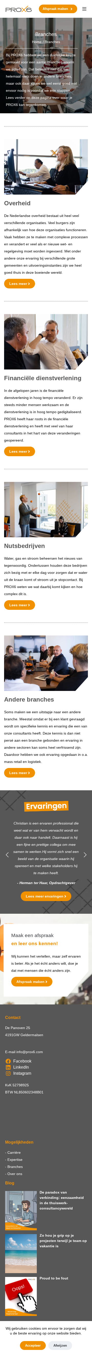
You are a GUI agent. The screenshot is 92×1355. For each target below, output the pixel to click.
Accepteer (33, 1345)
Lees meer (18, 284)
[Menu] (84, 9)
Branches (15, 1167)
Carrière (14, 1152)
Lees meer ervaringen (44, 896)
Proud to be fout (54, 1278)
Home (37, 42)
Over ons (14, 1174)
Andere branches (29, 699)
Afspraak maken (55, 9)
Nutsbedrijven (24, 545)
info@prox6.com (29, 1052)
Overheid (17, 203)
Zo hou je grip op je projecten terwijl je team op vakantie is (63, 1240)
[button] (7, 854)
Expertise (14, 1160)
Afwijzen (60, 1345)
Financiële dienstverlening (43, 378)
